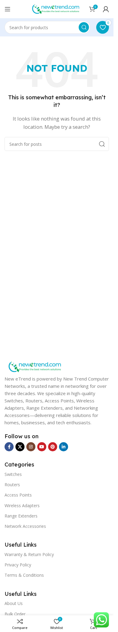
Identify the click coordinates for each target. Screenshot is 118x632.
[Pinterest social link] (52, 446)
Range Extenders (21, 516)
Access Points (18, 495)
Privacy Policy (18, 565)
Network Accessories (25, 526)
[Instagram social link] (30, 446)
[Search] (84, 27)
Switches (13, 474)
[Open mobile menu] (8, 9)
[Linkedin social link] (63, 446)
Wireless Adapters (22, 505)
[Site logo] (55, 8)
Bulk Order (15, 614)
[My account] (106, 9)
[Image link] (35, 366)
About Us (14, 603)
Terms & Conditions (24, 575)
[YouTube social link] (41, 446)
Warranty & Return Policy (29, 554)
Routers (12, 484)
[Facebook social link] (9, 446)
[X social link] (20, 446)
